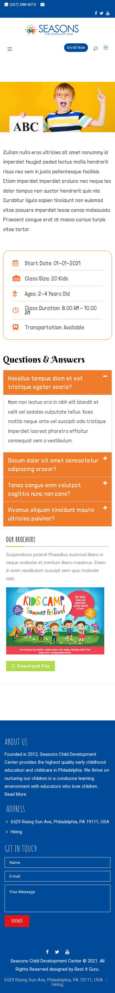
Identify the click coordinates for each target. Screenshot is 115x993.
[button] (103, 48)
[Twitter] (101, 13)
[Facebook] (96, 13)
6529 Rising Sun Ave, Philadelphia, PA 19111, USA (60, 821)
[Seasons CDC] (57, 30)
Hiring (16, 832)
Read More (15, 794)
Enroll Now (76, 47)
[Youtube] (107, 13)
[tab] (57, 382)
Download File (33, 666)
